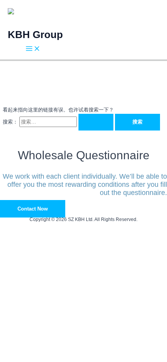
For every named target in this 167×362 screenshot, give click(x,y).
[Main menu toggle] (33, 49)
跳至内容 (10, 4)
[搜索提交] (95, 122)
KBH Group (35, 34)
